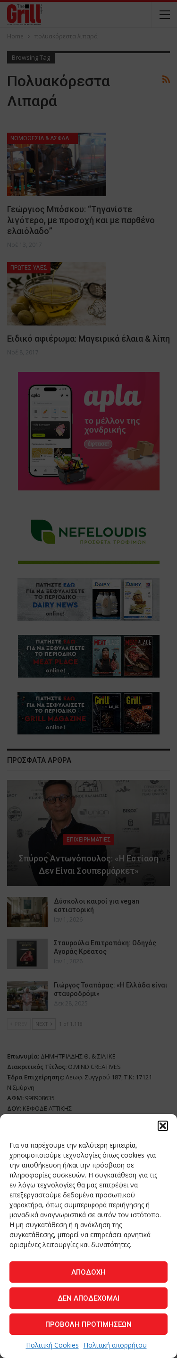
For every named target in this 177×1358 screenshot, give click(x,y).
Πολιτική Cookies (52, 1344)
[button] (163, 1126)
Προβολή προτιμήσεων (88, 1324)
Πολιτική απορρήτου (115, 1344)
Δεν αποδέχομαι (88, 1298)
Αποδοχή (88, 1272)
